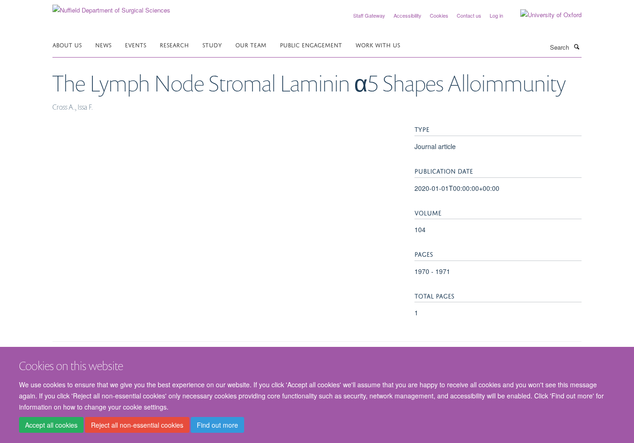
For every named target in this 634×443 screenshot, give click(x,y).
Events (135, 44)
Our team (250, 44)
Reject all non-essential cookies (137, 425)
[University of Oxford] (544, 14)
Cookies (439, 15)
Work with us (378, 44)
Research (174, 44)
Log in (496, 15)
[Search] (576, 46)
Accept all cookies (51, 425)
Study (212, 44)
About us (67, 44)
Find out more (217, 425)
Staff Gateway (369, 15)
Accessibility (407, 15)
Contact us (469, 15)
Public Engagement (311, 44)
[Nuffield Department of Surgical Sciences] (111, 6)
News (103, 44)
